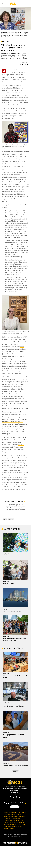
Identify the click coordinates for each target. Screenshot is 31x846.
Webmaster (24, 834)
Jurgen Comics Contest (18, 82)
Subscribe (15, 807)
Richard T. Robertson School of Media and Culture (15, 421)
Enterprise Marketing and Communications (15, 788)
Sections (2, 3)
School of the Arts (14, 237)
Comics (5, 519)
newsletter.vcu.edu (11, 506)
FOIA (9, 836)
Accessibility (16, 834)
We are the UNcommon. (15, 843)
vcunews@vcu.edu (15, 794)
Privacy (10, 834)
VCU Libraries (21, 79)
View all (15, 772)
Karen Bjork (9, 389)
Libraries (10, 519)
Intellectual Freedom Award (18, 408)
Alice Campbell (22, 172)
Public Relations (14, 790)
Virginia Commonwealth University (15, 786)
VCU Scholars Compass (16, 351)
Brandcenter (15, 161)
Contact (5, 834)
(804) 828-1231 (15, 792)
